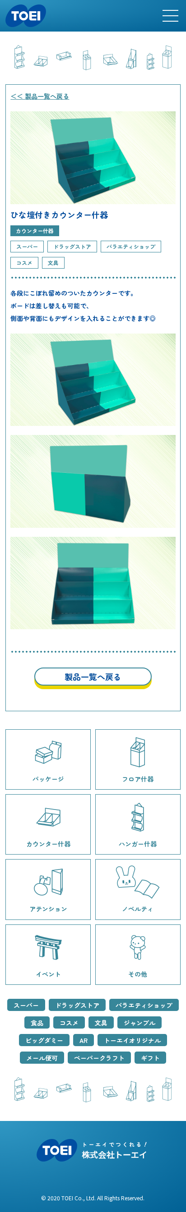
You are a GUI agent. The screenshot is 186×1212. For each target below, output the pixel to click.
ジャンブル (139, 1022)
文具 (101, 1022)
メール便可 (42, 1057)
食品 (37, 1022)
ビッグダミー (44, 1039)
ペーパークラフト (99, 1057)
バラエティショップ (144, 1005)
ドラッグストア (77, 1005)
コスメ (69, 1022)
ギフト (150, 1057)
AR (83, 1039)
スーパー (26, 1005)
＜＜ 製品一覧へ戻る (39, 96)
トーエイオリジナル (132, 1039)
